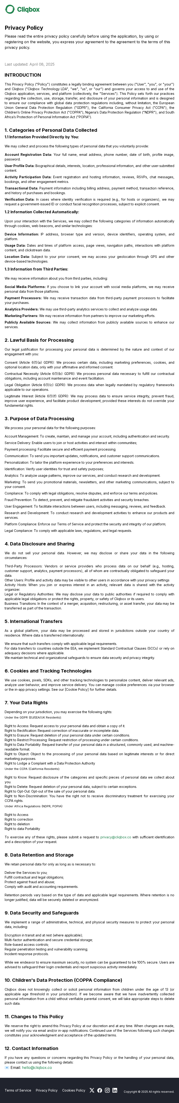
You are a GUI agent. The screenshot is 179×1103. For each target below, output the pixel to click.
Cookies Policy (73, 1090)
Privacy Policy (47, 1090)
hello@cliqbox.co (37, 1067)
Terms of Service (18, 1090)
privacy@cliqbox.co (115, 837)
